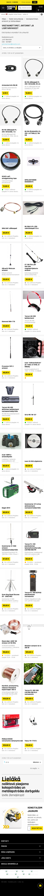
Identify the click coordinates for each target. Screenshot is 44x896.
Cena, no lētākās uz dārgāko (22, 47)
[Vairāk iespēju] (40, 885)
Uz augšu (35, 768)
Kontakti (5, 841)
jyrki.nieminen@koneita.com (11, 44)
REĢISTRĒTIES (37, 828)
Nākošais (37, 762)
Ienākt (41, 7)
